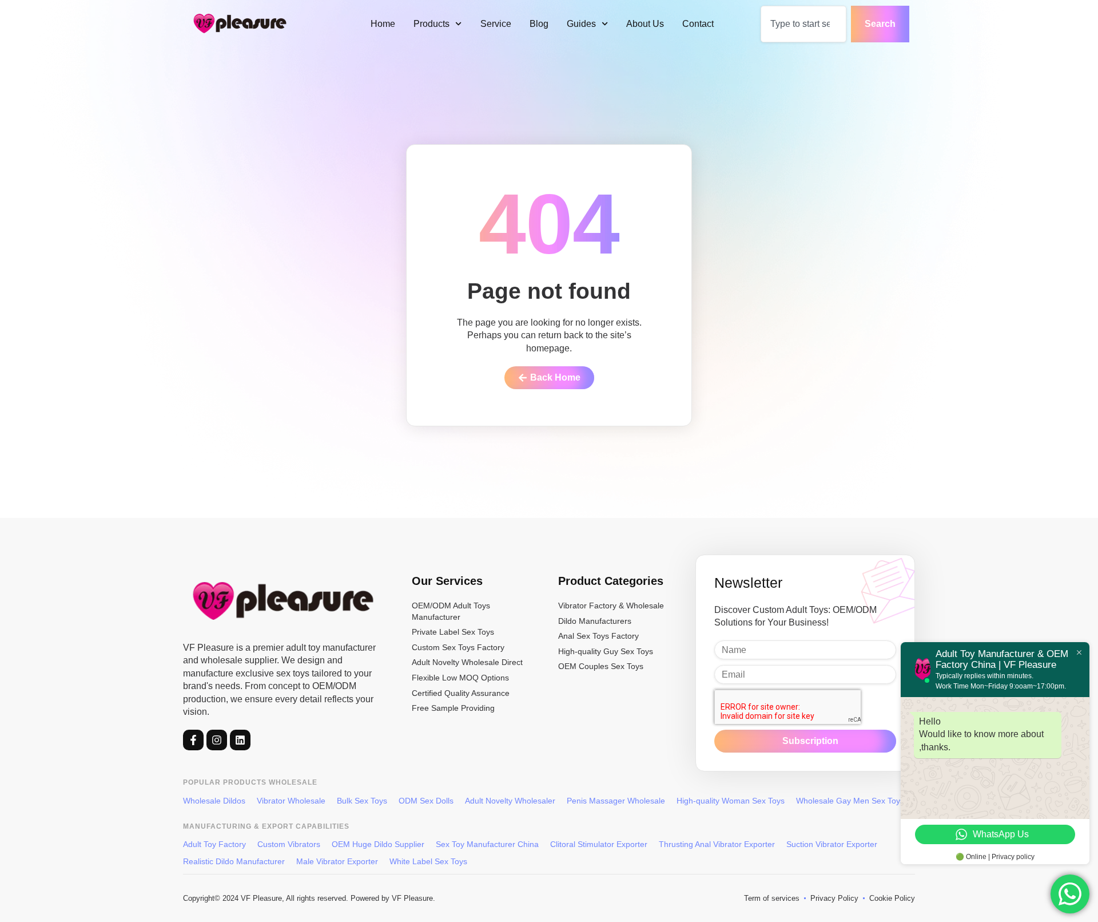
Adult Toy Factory (214, 844)
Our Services (447, 581)
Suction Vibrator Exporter (831, 844)
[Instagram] (216, 740)
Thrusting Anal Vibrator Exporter (717, 844)
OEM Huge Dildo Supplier (378, 844)
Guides (581, 24)
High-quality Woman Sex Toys (731, 800)
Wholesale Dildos (214, 800)
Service (495, 24)
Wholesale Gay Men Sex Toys (850, 800)
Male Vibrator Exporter (337, 861)
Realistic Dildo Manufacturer (234, 861)
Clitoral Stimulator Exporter (598, 844)
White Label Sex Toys (428, 861)
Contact (698, 24)
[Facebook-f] (193, 740)
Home (383, 24)
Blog (539, 24)
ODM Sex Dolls (426, 800)
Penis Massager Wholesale (616, 800)
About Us (645, 24)
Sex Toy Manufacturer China (487, 844)
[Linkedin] (240, 740)
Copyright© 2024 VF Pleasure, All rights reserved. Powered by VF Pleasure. (309, 898)
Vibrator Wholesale (291, 800)
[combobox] (803, 24)
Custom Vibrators (288, 844)
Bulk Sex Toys (362, 800)
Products (431, 24)
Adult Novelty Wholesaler (510, 800)
